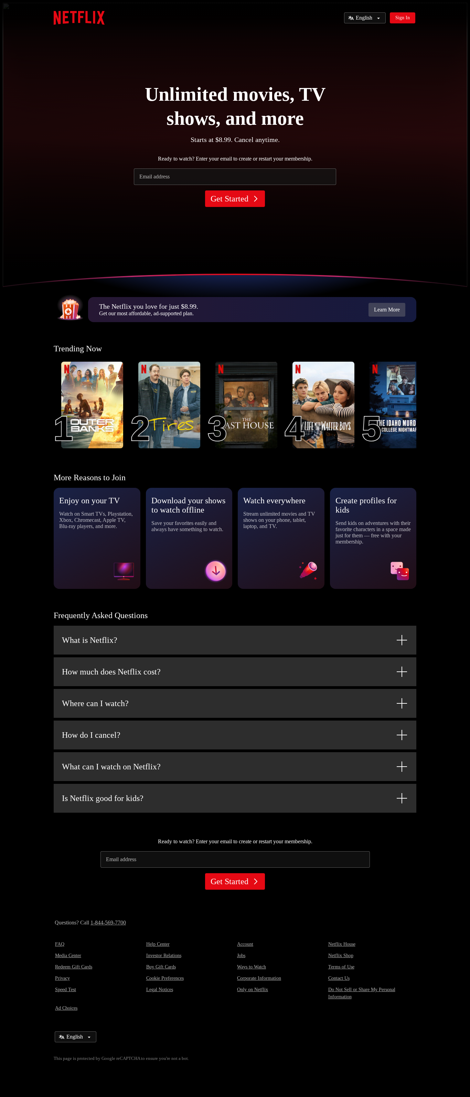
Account (245, 944)
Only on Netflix (252, 989)
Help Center (158, 944)
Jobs (241, 955)
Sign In (402, 17)
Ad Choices (66, 1008)
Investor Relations (163, 955)
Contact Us (339, 978)
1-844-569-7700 (108, 922)
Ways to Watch (251, 966)
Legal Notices (159, 989)
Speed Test (65, 989)
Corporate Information (259, 978)
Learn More (387, 309)
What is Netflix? (89, 640)
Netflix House (341, 944)
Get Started (229, 198)
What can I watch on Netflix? (111, 766)
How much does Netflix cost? (111, 671)
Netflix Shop (340, 955)
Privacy (62, 978)
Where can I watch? (95, 703)
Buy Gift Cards (161, 966)
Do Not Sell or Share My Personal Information (361, 993)
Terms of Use (341, 966)
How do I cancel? (91, 735)
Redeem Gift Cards (73, 966)
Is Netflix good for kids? (102, 798)
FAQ (59, 944)
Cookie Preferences (165, 978)
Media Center (68, 955)
